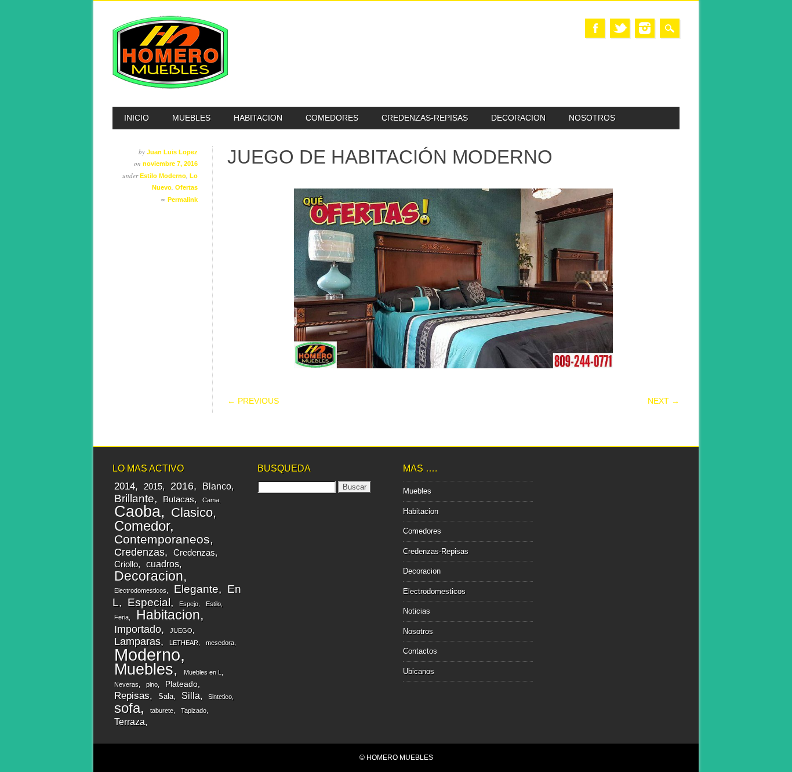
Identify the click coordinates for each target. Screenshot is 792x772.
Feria (121, 617)
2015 (153, 486)
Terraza (129, 721)
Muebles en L (202, 672)
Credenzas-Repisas (425, 117)
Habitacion (258, 117)
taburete (161, 710)
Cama (210, 499)
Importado (137, 629)
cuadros (162, 564)
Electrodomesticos (140, 590)
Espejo (188, 603)
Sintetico (220, 696)
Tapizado (193, 710)
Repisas (132, 695)
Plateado (181, 683)
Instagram (645, 28)
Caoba (137, 511)
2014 (124, 486)
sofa (127, 708)
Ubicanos (418, 671)
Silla (190, 695)
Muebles (191, 117)
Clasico (192, 512)
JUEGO (181, 630)
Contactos (420, 651)
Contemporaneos (162, 539)
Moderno (147, 654)
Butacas (178, 499)
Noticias (416, 611)
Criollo (126, 564)
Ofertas (186, 187)
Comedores (332, 117)
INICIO (136, 117)
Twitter (620, 28)
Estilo (213, 603)
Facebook (595, 28)
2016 (182, 486)
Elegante (196, 588)
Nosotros (592, 117)
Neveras (126, 684)
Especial (149, 602)
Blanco (216, 486)
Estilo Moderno (163, 175)
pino (152, 684)
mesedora (220, 642)
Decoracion (518, 117)
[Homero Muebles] (170, 86)
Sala (165, 696)
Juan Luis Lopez (172, 151)
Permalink (183, 199)
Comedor (142, 526)
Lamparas (137, 641)
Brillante (134, 498)
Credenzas (139, 552)
